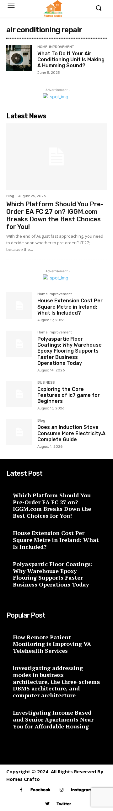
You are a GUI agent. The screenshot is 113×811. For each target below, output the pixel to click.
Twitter (63, 803)
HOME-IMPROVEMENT (55, 47)
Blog (10, 196)
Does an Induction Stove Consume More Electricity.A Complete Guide (71, 433)
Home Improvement (54, 294)
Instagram (81, 789)
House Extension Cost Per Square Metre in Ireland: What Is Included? (70, 307)
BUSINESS (46, 383)
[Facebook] (21, 789)
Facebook (40, 789)
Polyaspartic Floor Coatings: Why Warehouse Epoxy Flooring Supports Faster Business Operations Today (69, 351)
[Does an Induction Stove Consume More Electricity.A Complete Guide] (19, 432)
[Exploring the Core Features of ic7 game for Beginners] (19, 394)
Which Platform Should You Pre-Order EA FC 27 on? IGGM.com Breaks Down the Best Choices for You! (55, 215)
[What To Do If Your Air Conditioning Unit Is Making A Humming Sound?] (19, 58)
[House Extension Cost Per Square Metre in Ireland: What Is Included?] (19, 305)
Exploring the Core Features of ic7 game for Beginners (68, 395)
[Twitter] (47, 803)
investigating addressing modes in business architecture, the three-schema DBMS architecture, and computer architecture (56, 681)
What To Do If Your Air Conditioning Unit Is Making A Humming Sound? (71, 59)
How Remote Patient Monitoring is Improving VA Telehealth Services (52, 643)
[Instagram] (61, 789)
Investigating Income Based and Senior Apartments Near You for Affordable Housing (53, 719)
